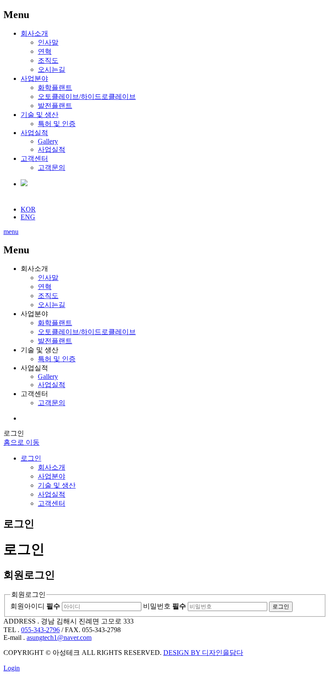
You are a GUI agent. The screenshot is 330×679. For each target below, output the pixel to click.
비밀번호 (164, 606)
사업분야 (34, 78)
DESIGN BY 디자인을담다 (203, 652)
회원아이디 (35, 606)
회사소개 (34, 33)
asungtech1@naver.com (59, 637)
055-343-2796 (40, 629)
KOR (28, 209)
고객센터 (34, 158)
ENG (28, 217)
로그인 (31, 458)
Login (11, 668)
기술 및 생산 (39, 114)
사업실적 (34, 132)
